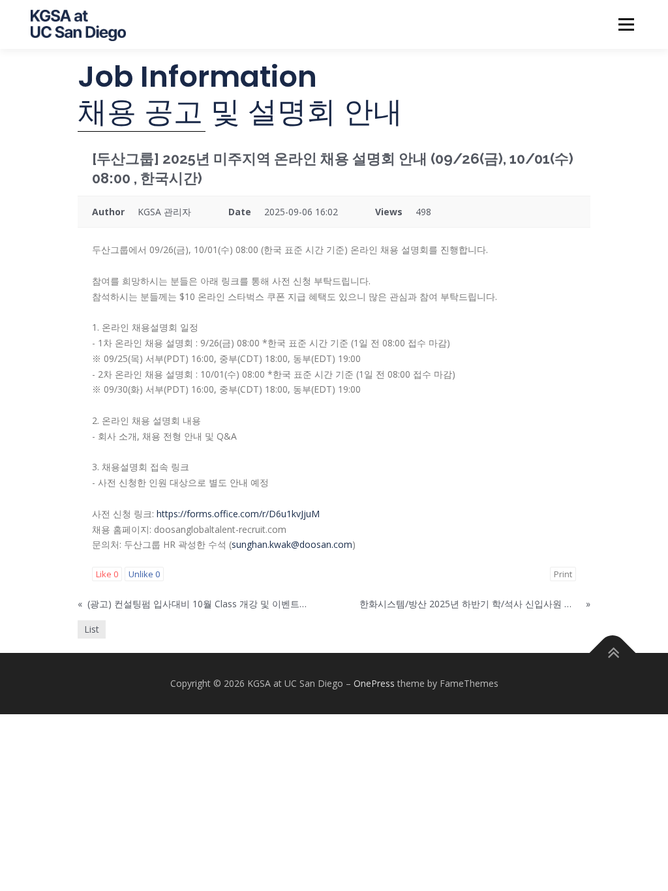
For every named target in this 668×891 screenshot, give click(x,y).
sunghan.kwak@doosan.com (292, 544)
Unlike (144, 574)
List (91, 629)
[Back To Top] (613, 653)
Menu (626, 24)
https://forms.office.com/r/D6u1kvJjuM (238, 513)
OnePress (374, 683)
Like (107, 574)
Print (563, 574)
